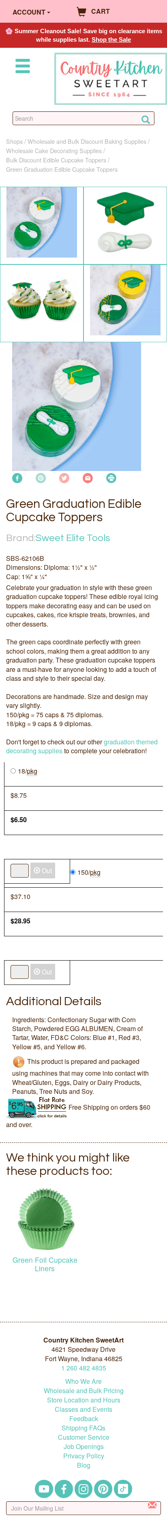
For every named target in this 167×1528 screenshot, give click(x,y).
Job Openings (84, 1446)
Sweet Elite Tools (73, 538)
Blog (83, 1465)
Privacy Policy (83, 1455)
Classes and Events (83, 1409)
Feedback (83, 1418)
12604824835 (83, 1367)
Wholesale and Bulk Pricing (84, 1390)
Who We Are (83, 1381)
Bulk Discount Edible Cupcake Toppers (56, 160)
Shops (14, 141)
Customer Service (83, 1437)
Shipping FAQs (83, 1427)
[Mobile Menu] (21, 67)
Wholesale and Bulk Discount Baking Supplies (87, 141)
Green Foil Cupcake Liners (45, 1264)
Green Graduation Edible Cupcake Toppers (62, 169)
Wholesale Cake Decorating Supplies (54, 150)
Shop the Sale (111, 39)
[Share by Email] (88, 477)
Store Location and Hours (83, 1399)
